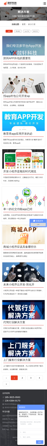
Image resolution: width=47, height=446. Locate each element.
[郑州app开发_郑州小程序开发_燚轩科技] (10, 3)
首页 (24, 24)
